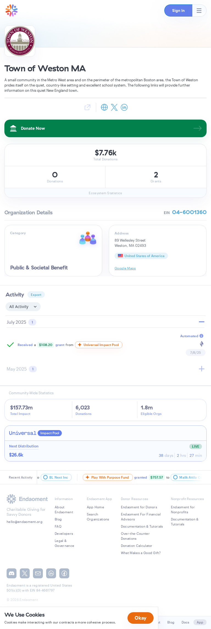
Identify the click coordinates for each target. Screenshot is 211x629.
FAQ (58, 526)
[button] (178, 10)
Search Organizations (98, 516)
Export (36, 294)
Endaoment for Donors (139, 507)
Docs (186, 622)
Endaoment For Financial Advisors (141, 516)
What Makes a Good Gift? (141, 553)
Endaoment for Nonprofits (183, 509)
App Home (95, 507)
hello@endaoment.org (25, 521)
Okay (140, 618)
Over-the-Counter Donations (135, 535)
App (200, 622)
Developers (64, 533)
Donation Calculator (136, 545)
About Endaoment (64, 509)
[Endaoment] (11, 10)
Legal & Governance (64, 543)
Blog (58, 519)
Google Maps (125, 268)
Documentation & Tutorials (142, 526)
